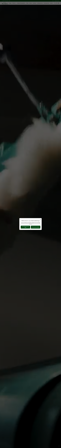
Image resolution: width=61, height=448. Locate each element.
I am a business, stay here (25, 227)
